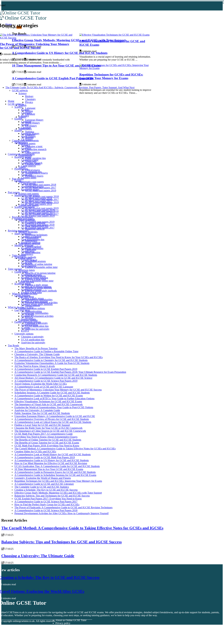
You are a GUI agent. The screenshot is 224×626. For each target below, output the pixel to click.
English (18, 118)
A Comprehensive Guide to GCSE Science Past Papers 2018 (45, 510)
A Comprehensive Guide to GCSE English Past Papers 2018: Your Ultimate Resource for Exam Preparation (70, 372)
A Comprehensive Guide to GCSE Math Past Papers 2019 (44, 457)
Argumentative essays (32, 186)
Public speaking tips (35, 158)
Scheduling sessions (31, 274)
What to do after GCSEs (20, 307)
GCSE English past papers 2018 (37, 224)
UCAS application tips (32, 339)
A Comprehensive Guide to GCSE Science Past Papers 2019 (45, 380)
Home (11, 101)
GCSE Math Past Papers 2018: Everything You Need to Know (46, 445)
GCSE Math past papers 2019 (40, 190)
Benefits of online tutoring (38, 264)
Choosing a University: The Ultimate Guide (37, 354)
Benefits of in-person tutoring (40, 273)
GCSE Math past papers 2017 (36, 201)
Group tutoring (22, 295)
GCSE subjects (16, 104)
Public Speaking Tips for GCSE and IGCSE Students (42, 413)
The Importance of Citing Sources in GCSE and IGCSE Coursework (50, 430)
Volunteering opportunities (34, 313)
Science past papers (29, 193)
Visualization (27, 251)
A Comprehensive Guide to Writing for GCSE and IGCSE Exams (48, 395)
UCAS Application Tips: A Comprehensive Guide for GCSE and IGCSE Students (57, 466)
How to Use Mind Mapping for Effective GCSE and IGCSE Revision (50, 463)
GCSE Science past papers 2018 (42, 196)
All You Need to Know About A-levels (34, 366)
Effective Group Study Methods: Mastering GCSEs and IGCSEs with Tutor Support (58, 492)
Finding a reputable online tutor (41, 267)
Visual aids (26, 174)
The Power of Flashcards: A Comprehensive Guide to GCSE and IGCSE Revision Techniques (63, 507)
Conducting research (35, 149)
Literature (26, 127)
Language (30, 108)
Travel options (28, 319)
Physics (29, 102)
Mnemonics (27, 254)
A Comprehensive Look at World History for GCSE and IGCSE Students (52, 454)
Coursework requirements (21, 154)
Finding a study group (36, 284)
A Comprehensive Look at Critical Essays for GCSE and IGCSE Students (52, 422)
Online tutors (21, 271)
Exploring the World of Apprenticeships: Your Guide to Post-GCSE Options (53, 407)
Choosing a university (32, 336)
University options (23, 333)
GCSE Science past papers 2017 (38, 213)
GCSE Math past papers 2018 (40, 184)
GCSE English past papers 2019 (42, 208)
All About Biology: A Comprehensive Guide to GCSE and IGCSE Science (53, 377)
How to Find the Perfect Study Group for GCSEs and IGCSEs (46, 504)
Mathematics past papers (31, 181)
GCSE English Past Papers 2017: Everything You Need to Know (48, 498)
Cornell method (29, 260)
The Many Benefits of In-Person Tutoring (35, 348)
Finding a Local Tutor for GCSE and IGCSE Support (42, 425)
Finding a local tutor (31, 292)
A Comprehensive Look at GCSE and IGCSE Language (43, 386)
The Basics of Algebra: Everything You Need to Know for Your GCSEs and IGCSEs (58, 357)
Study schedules (22, 233)
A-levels (25, 327)
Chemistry (30, 99)
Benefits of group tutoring (34, 301)
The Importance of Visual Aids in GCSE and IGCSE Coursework (48, 404)
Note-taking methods (25, 257)
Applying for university (37, 329)
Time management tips (32, 239)
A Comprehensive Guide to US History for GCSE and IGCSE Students (51, 460)
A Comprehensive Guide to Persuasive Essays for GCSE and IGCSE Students (55, 472)
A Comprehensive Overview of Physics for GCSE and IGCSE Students (51, 419)
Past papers (18, 178)
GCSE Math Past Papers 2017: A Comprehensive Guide (43, 433)
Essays (17, 180)
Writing (25, 124)
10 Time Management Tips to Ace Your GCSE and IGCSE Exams (48, 469)
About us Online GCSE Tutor (70, 620)
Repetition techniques (36, 234)
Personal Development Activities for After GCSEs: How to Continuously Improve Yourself (61, 513)
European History (34, 119)
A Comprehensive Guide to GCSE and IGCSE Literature (44, 484)
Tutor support (15, 269)
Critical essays (32, 170)
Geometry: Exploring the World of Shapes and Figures (42, 478)
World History (32, 122)
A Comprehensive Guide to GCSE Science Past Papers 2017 (45, 501)
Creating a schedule (31, 236)
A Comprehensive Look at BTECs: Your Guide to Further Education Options (54, 398)
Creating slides (28, 177)
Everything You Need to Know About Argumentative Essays (45, 436)
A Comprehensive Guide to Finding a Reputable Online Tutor (46, 351)
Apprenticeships (33, 311)
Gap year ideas (22, 310)
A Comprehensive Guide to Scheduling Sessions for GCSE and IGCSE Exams (55, 475)
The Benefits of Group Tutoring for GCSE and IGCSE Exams (46, 442)
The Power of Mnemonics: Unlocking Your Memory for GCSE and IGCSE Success (58, 389)
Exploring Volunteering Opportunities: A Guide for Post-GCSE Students (51, 363)
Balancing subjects (30, 242)
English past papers (24, 218)
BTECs (25, 330)
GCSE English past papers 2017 (37, 227)
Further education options (27, 322)
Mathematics (21, 142)
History (18, 130)
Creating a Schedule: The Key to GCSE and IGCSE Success (46, 489)
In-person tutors (27, 270)
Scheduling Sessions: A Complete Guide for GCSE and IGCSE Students (52, 392)
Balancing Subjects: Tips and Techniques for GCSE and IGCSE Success (52, 495)
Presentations (21, 168)
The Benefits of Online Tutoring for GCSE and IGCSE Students (47, 439)
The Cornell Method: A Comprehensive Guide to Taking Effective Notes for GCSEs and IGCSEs (65, 448)
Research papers (22, 157)
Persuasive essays (34, 175)
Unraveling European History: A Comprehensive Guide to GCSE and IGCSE (54, 416)
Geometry (26, 148)
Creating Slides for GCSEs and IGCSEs (35, 451)
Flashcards (26, 263)
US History (31, 125)
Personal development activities (37, 316)
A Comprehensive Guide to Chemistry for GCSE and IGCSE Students (51, 360)
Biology (25, 109)
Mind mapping (28, 266)
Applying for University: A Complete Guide (37, 410)
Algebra (25, 151)
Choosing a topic (34, 146)
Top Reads (13, 345)
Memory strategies (23, 245)
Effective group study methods (37, 304)
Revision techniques (18, 230)
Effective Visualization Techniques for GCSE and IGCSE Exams (48, 401)
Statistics (29, 131)
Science (18, 107)
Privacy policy (62, 623)
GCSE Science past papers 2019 (38, 216)
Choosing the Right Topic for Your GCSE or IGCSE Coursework (48, 428)
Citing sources (32, 152)
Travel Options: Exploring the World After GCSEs (40, 383)
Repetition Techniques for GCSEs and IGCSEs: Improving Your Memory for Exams (111, 76)
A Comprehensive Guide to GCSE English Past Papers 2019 (45, 369)
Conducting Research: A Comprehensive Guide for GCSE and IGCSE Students (55, 375)
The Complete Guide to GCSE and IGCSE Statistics (41, 486)
